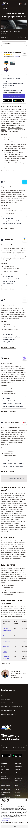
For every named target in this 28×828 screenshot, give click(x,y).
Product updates (6, 773)
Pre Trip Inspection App (8, 710)
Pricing (3, 766)
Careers (17, 792)
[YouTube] (13, 747)
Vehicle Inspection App (8, 703)
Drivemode (6, 646)
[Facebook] (21, 747)
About (17, 789)
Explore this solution (7, 229)
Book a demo (5, 770)
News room (18, 795)
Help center (18, 766)
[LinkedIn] (18, 747)
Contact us (18, 770)
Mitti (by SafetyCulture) (7, 630)
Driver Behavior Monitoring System (11, 707)
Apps (6, 8)
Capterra (17, 56)
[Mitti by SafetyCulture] (5, 4)
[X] (15, 747)
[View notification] (20, 4)
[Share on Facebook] (25, 37)
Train (5, 156)
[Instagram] (24, 747)
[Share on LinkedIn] (22, 37)
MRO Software (5, 699)
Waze (4, 636)
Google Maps (6, 641)
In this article (7, 44)
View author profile (15, 677)
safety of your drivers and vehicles (11, 128)
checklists (17, 144)
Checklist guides (6, 797)
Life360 (5, 651)
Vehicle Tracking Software (8, 714)
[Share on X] (18, 37)
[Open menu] (24, 4)
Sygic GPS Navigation (6, 657)
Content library (5, 789)
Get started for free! (14, 96)
